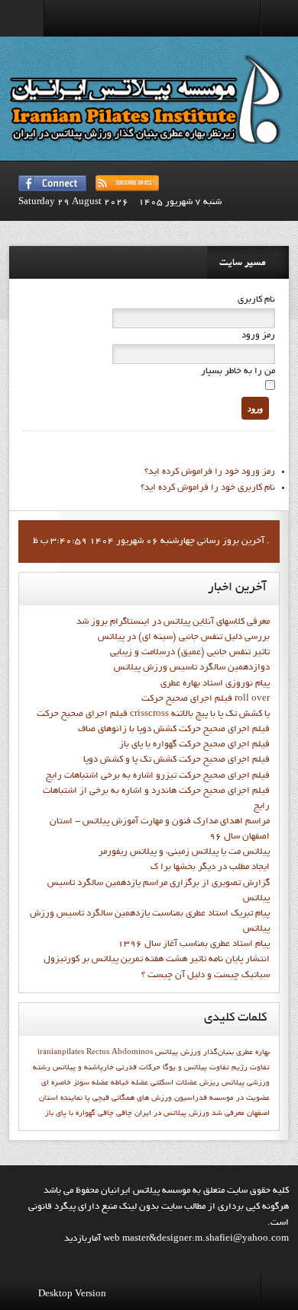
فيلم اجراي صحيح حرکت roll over (205, 699)
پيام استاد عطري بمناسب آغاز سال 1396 (194, 944)
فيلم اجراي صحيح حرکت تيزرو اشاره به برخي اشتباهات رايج (158, 776)
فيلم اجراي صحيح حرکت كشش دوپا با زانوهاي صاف (174, 729)
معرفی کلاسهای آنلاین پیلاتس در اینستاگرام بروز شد (173, 622)
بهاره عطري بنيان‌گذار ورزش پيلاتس (212, 1052)
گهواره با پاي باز (70, 1113)
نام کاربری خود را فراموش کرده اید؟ (208, 488)
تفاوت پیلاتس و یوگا (196, 1067)
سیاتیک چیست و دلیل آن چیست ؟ (205, 975)
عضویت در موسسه (239, 1098)
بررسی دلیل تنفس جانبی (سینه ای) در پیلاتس (184, 637)
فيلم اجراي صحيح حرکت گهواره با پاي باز (194, 744)
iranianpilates (60, 1052)
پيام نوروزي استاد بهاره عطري (215, 684)
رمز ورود (258, 335)
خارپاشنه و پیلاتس (83, 1067)
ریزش (209, 1083)
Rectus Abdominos (119, 1052)
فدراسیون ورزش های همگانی (159, 1098)
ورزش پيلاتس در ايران (171, 1113)
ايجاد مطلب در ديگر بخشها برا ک (210, 867)
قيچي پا (97, 1098)
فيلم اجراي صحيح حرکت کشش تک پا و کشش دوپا (176, 760)
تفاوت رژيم (251, 1067)
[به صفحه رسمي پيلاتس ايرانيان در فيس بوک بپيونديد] (52, 183)
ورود (255, 408)
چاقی (106, 1113)
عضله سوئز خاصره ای (75, 1083)
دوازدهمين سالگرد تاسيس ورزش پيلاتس (192, 668)
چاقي (124, 1113)
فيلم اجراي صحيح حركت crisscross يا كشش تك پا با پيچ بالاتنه (153, 714)
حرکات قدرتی (138, 1067)
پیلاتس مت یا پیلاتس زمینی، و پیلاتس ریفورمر (184, 852)
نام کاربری (256, 300)
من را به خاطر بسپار (238, 371)
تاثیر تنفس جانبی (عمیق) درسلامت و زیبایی (190, 652)
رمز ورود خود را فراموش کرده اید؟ (209, 472)
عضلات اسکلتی (174, 1083)
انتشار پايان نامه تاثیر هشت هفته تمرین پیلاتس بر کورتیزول (157, 959)
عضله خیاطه (129, 1083)
